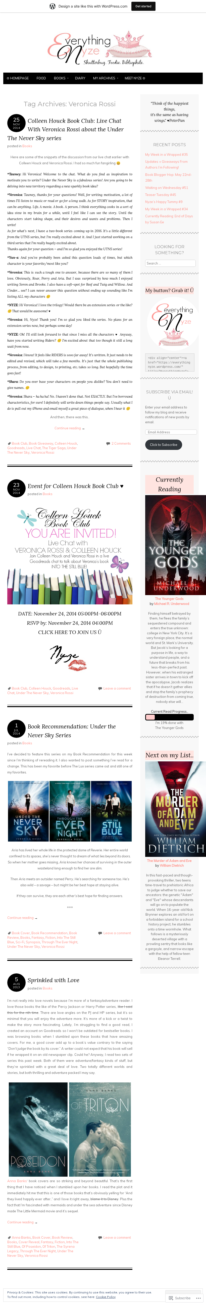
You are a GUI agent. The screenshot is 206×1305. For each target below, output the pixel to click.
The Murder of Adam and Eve (169, 861)
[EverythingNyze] (103, 69)
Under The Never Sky (32, 693)
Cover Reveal (29, 1242)
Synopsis (33, 942)
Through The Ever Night (59, 942)
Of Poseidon (31, 1246)
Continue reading (70, 428)
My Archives (104, 78)
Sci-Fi (20, 942)
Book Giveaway (41, 443)
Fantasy (38, 937)
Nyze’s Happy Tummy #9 (164, 202)
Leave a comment (117, 688)
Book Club (19, 443)
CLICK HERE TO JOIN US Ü (69, 632)
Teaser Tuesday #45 (160, 195)
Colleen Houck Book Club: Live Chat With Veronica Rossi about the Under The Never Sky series (65, 129)
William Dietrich (172, 865)
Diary (80, 78)
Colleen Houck (66, 443)
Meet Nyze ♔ (135, 78)
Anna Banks (17, 1181)
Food (41, 78)
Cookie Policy (106, 1297)
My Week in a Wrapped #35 (166, 154)
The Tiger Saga (54, 448)
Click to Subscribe (163, 445)
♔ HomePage (18, 78)
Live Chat (33, 448)
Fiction (50, 937)
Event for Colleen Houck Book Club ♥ (76, 486)
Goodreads (16, 448)
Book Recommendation (49, 933)
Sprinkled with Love (53, 980)
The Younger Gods (169, 599)
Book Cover (21, 933)
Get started (143, 6)
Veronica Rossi (42, 452)
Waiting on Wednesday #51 (166, 188)
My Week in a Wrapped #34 (166, 209)
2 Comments (121, 443)
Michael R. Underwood (171, 604)
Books (60, 78)
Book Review (62, 1237)
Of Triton (48, 1246)
